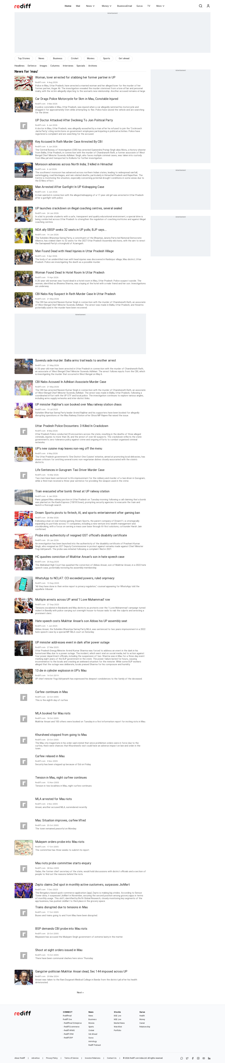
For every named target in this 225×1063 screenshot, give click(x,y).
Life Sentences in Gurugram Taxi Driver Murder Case (69, 470)
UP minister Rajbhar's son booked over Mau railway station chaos (78, 404)
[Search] (200, 6)
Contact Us (111, 1058)
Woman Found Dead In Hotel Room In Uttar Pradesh (69, 272)
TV (148, 6)
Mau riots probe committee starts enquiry (63, 863)
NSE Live (117, 1019)
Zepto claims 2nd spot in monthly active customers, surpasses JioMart (82, 884)
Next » (80, 992)
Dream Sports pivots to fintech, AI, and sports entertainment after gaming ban (87, 513)
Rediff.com (134, 1058)
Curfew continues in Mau (51, 692)
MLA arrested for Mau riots (53, 799)
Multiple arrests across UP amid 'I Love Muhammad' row (72, 599)
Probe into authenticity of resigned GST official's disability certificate (81, 535)
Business (57, 58)
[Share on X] (187, 1058)
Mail (78, 6)
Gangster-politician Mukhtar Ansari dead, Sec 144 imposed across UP (81, 971)
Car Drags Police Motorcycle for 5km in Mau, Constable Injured (76, 99)
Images (43, 65)
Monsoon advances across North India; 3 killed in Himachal (73, 164)
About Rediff (20, 1058)
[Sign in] (208, 6)
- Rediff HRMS (68, 1030)
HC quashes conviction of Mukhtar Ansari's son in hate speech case (79, 557)
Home (68, 6)
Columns (55, 65)
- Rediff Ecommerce (71, 1027)
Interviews (68, 65)
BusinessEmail (124, 6)
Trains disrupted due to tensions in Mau (61, 907)
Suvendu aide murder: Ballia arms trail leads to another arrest (75, 360)
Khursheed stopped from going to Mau (61, 735)
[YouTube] (203, 1058)
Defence (32, 65)
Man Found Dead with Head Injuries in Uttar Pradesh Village (74, 251)
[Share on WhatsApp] (181, 1058)
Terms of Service (71, 1058)
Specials (81, 65)
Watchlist (118, 1027)
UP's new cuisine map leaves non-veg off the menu (68, 448)
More (159, 6)
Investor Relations (92, 1058)
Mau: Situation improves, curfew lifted (60, 820)
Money (105, 6)
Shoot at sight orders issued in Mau (58, 950)
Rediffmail (67, 1016)
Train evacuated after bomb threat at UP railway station (72, 491)
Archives (92, 65)
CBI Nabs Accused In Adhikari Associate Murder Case (70, 382)
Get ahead (124, 58)
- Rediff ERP (68, 1038)
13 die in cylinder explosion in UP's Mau (60, 670)
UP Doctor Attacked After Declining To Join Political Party (74, 120)
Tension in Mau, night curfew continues (61, 777)
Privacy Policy (52, 1058)
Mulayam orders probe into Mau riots (59, 842)
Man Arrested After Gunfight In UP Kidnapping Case (69, 187)
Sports (106, 58)
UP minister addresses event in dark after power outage (72, 642)
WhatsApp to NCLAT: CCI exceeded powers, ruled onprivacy (74, 578)
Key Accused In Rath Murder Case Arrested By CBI (68, 141)
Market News (119, 1023)
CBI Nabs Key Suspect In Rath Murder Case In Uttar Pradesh (75, 294)
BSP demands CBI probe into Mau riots (61, 928)
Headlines (19, 65)
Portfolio (117, 1030)
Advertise (35, 1058)
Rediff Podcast (94, 1045)
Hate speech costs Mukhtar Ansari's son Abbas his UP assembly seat (81, 621)
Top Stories (24, 58)
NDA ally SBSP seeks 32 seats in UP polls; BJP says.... (71, 229)
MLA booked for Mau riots (52, 713)
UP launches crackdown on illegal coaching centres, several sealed (78, 208)
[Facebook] (192, 1058)
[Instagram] (198, 1058)
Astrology (92, 1041)
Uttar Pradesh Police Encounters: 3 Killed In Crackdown (71, 426)
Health (142, 1016)
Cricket (74, 58)
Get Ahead (92, 1034)
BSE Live (117, 1016)
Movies (90, 58)
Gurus (140, 6)
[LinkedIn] (209, 1058)
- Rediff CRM (68, 1034)
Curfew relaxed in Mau (50, 756)
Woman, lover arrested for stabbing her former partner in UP (75, 77)
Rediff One (67, 1019)
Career (142, 1023)
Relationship (144, 1027)
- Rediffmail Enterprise (72, 1023)
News (89, 6)
